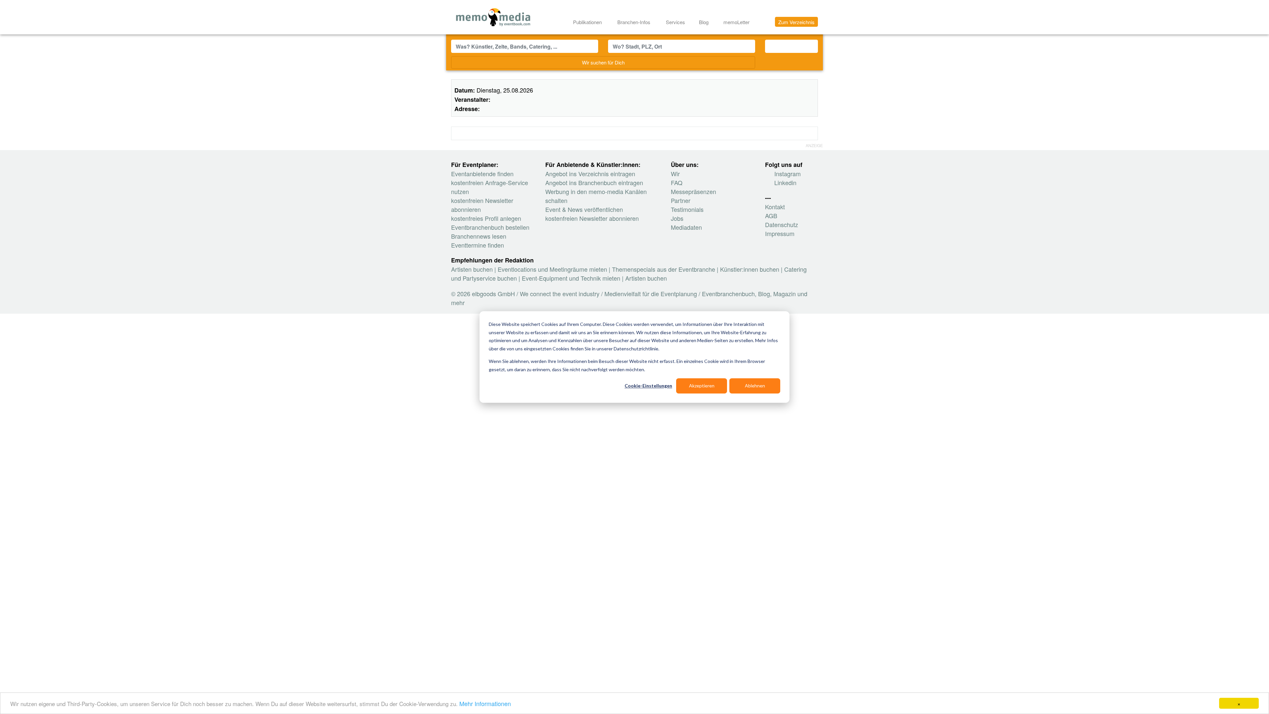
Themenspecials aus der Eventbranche (663, 269)
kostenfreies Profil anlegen (486, 218)
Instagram (787, 173)
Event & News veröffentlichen (584, 209)
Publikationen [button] (588, 22)
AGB (771, 215)
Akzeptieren (701, 385)
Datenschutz (781, 224)
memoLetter (736, 22)
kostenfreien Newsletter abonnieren (592, 218)
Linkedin (784, 182)
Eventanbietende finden (482, 173)
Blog (704, 22)
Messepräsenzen (693, 191)
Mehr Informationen (485, 703)
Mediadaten (686, 227)
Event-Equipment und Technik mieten (571, 278)
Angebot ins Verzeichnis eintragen (590, 173)
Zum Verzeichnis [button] (796, 22)
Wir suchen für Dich (603, 62)
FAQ (676, 182)
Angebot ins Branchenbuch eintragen (594, 182)
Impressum (779, 233)
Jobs (677, 218)
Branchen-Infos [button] (634, 22)
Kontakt (775, 206)
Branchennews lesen (478, 236)
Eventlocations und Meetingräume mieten (552, 269)
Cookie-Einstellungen (648, 385)
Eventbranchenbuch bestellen (490, 227)
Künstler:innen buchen (749, 269)
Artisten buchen (472, 269)
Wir (675, 173)
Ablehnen (755, 385)
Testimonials (687, 209)
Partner (680, 200)
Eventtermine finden (477, 245)
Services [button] (676, 22)
